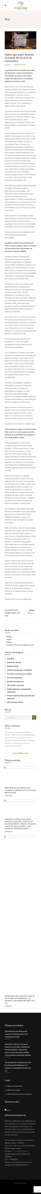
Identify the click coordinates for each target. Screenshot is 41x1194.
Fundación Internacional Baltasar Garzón (20, 645)
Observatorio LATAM (15, 702)
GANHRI (8, 613)
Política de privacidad (14, 1086)
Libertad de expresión (15, 685)
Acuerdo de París (13, 476)
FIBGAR (9, 639)
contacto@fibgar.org (20, 753)
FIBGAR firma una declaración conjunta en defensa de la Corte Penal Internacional (20, 790)
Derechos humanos (14, 678)
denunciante (17, 133)
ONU (18, 613)
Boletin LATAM (12, 666)
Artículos (10, 659)
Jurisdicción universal (15, 681)
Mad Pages (23, 1183)
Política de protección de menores (19, 1094)
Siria (6, 616)
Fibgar (9, 65)
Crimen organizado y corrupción (19, 670)
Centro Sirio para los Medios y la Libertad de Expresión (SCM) (20, 125)
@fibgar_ (9, 642)
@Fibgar (9, 637)
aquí (29, 232)
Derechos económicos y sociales (19, 674)
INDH (14, 613)
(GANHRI (15, 312)
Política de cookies (13, 1090)
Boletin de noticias (20, 65)
